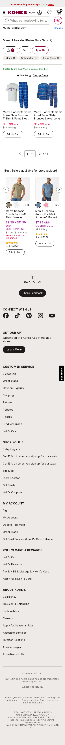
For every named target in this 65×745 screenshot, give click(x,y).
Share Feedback (33, 292)
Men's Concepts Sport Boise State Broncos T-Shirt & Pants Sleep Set (17, 115)
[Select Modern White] (17, 205)
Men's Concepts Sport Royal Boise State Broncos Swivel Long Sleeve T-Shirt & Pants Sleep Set (48, 115)
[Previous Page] (20, 153)
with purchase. (32, 4)
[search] (7, 20)
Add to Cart (13, 134)
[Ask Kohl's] (58, 20)
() (14, 246)
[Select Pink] (46, 205)
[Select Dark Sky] (38, 205)
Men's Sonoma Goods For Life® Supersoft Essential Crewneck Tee (47, 214)
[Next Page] (40, 153)
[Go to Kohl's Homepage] (17, 12)
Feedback (61, 374)
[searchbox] (26, 20)
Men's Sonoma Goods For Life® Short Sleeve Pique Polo (16, 214)
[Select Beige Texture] (9, 205)
